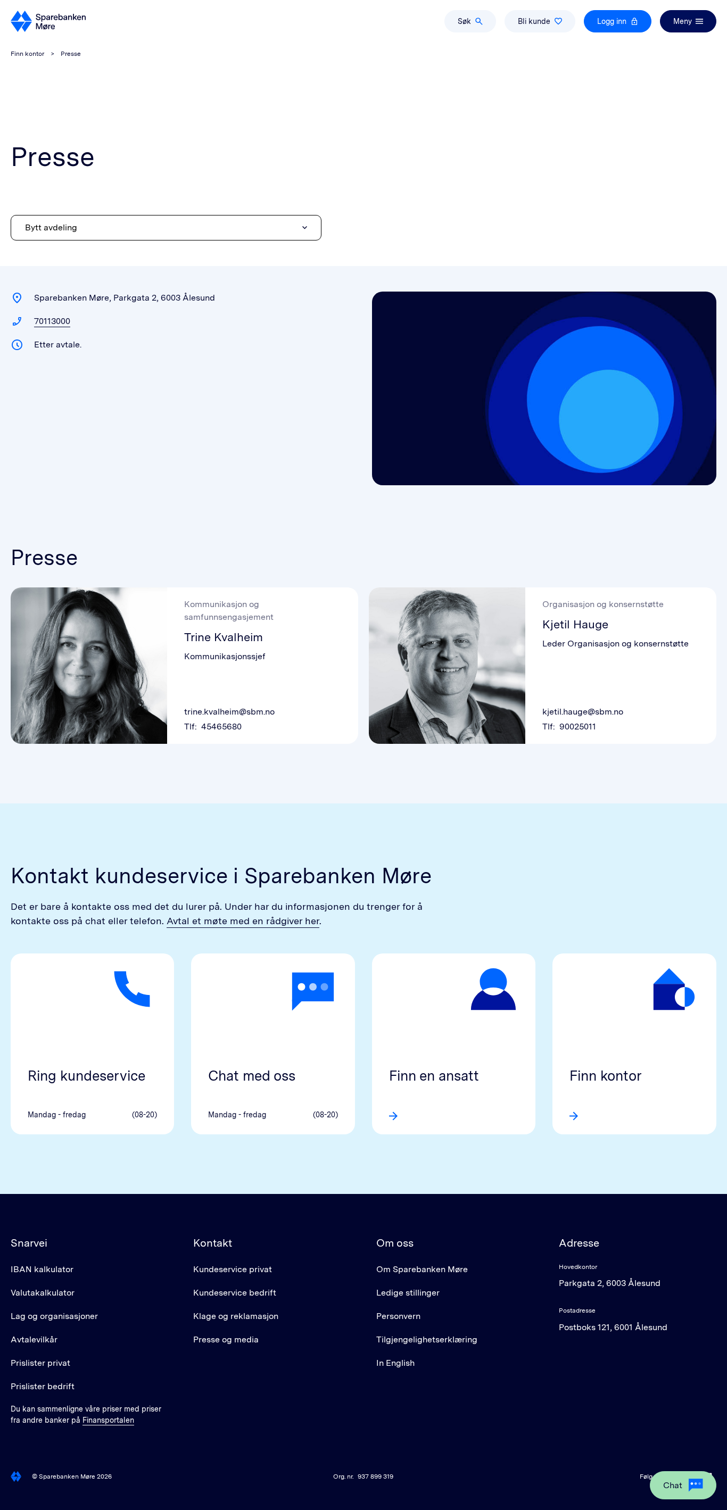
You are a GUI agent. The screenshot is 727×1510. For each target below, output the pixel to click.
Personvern (398, 1316)
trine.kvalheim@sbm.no (229, 712)
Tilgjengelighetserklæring (426, 1339)
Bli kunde (534, 21)
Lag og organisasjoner (54, 1316)
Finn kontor (27, 53)
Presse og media (226, 1339)
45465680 (221, 726)
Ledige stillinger (408, 1293)
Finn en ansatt (434, 1075)
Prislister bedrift (43, 1386)
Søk (464, 21)
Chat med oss (251, 1075)
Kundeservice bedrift (234, 1293)
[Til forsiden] (48, 21)
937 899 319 (375, 1476)
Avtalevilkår (34, 1339)
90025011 (577, 726)
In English (395, 1363)
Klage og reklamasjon (235, 1316)
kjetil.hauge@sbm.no (582, 712)
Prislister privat (40, 1363)
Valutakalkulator (43, 1293)
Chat (672, 1485)
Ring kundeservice (86, 1075)
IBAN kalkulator (42, 1269)
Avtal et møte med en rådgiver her (243, 920)
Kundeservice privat (232, 1269)
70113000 (52, 321)
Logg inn (611, 21)
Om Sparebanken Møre (422, 1269)
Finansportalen (108, 1420)
